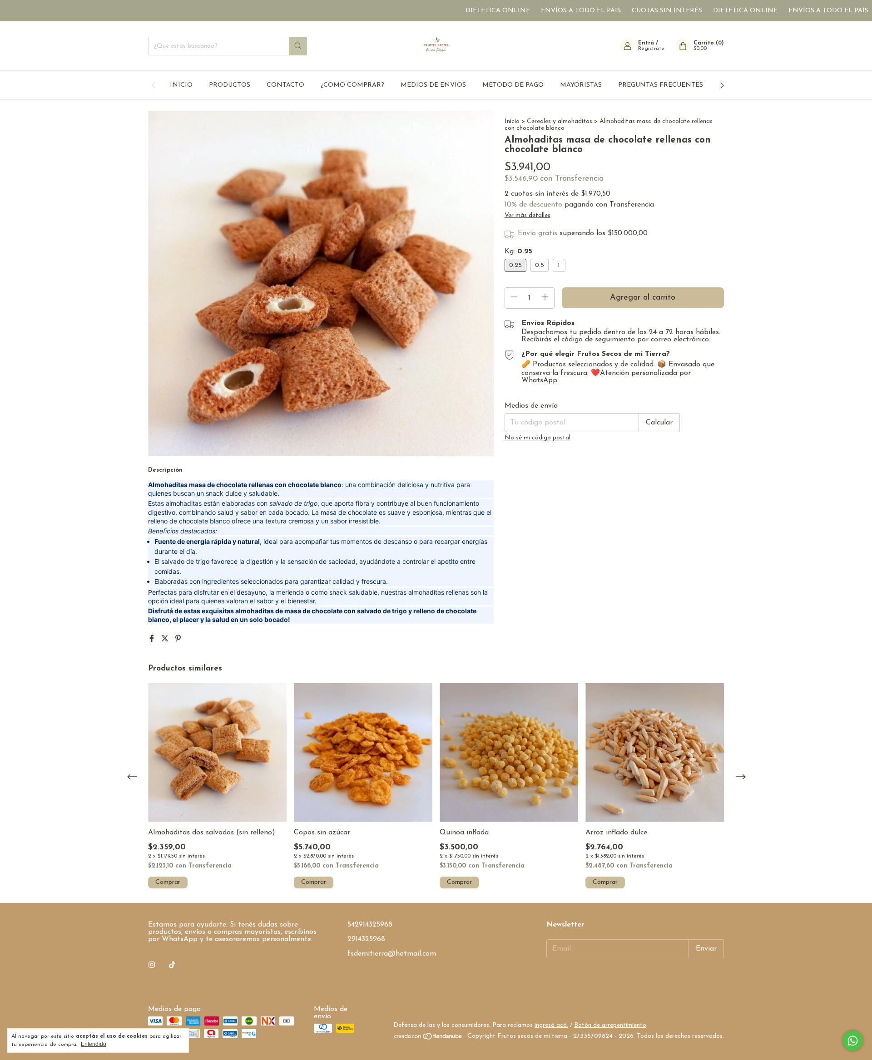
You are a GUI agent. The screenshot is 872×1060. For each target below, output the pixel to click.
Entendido (93, 1044)
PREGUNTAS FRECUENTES (660, 85)
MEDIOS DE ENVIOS (433, 85)
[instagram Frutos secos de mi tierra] (151, 965)
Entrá (646, 43)
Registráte (651, 48)
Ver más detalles (527, 215)
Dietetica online (463, 10)
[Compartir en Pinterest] (178, 639)
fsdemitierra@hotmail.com (391, 953)
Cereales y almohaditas (559, 121)
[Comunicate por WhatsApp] (852, 1040)
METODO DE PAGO (513, 85)
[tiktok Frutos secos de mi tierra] (172, 965)
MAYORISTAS (581, 85)
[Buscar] (298, 46)
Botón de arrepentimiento (610, 1025)
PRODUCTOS (229, 85)
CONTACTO (285, 85)
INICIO (181, 85)
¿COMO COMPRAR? (352, 85)
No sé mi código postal (537, 437)
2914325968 (366, 939)
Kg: (518, 251)
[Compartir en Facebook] (153, 639)
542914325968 (369, 924)
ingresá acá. (551, 1025)
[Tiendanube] (428, 1038)
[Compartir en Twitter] (166, 639)
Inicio (512, 121)
